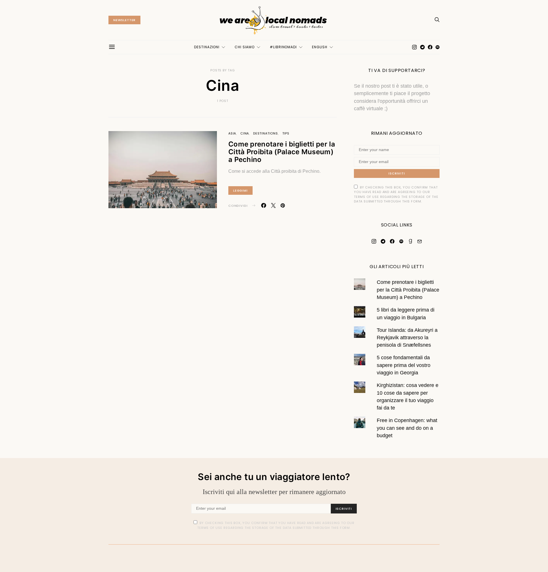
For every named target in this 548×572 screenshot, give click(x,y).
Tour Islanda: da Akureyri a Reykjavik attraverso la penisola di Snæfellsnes (407, 337)
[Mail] (420, 241)
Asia (232, 133)
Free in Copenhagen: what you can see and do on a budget (407, 428)
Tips (285, 133)
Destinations (265, 133)
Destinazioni (206, 47)
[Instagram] (414, 47)
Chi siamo (245, 47)
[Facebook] (430, 47)
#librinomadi (283, 47)
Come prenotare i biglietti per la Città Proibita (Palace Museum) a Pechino (281, 152)
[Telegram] (422, 47)
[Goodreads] (410, 241)
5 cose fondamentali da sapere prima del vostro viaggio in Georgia (403, 365)
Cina (244, 133)
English (319, 47)
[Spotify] (438, 47)
